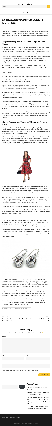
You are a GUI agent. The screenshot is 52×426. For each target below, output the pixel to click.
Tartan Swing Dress (25, 308)
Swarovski (17, 308)
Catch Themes (35, 423)
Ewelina (13, 26)
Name (3, 355)
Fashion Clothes (24, 423)
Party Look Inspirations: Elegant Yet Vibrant (38, 397)
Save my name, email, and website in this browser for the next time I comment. (21, 370)
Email (27, 355)
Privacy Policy (5, 417)
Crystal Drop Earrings (7, 308)
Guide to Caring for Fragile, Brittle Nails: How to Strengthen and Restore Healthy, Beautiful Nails (38, 402)
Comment (4, 336)
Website (4, 362)
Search (3, 383)
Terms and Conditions (14, 417)
